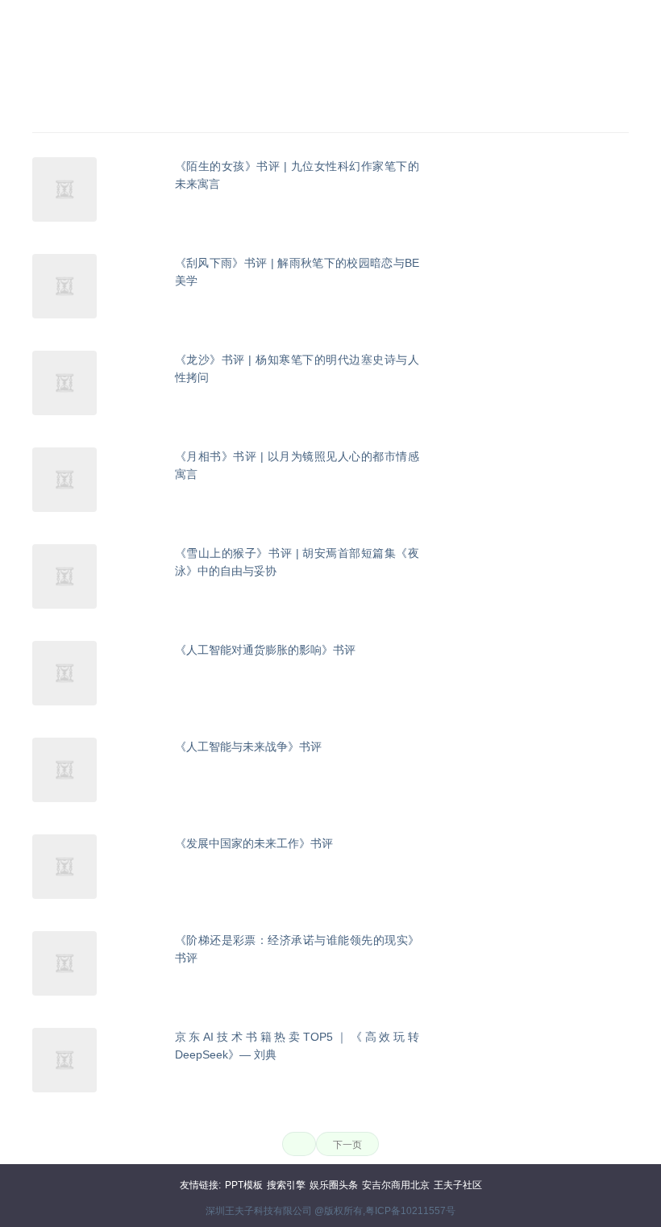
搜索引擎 (286, 1185)
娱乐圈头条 (334, 1185)
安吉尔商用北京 (396, 1185)
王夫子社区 (458, 1185)
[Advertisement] (330, 55)
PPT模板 (244, 1185)
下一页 (347, 1144)
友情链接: (200, 1185)
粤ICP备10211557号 (410, 1211)
